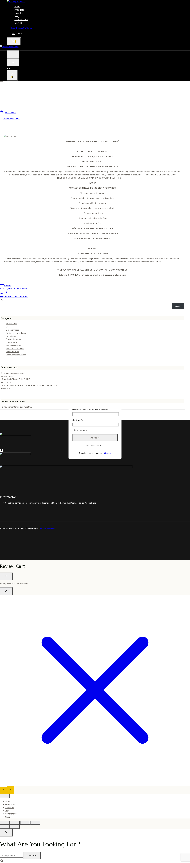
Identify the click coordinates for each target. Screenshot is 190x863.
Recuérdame (81, 430)
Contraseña (77, 420)
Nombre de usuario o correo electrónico (91, 409)
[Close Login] (6, 591)
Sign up (107, 453)
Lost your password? (95, 445)
